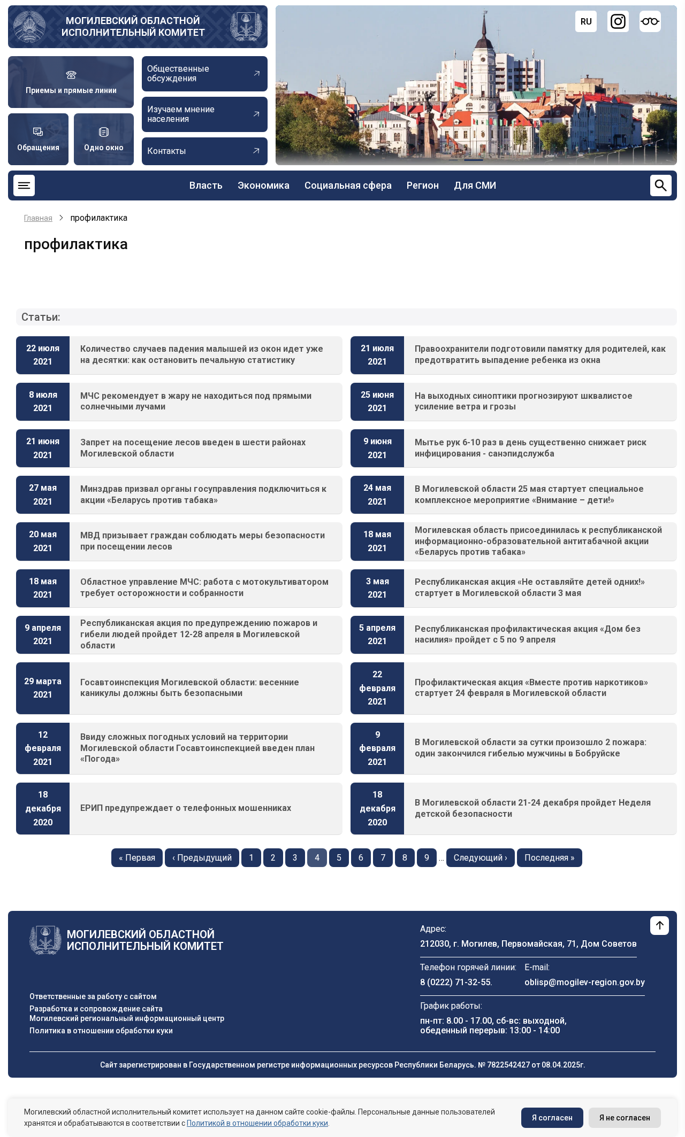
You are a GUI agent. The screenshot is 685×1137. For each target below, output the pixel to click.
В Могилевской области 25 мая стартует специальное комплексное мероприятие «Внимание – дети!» (529, 494)
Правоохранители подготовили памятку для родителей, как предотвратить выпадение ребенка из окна (540, 354)
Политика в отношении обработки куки (101, 1030)
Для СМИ (475, 185)
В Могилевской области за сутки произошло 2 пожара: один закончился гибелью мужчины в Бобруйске (530, 748)
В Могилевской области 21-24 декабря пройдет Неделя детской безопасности (533, 808)
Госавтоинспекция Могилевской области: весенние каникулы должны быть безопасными (189, 688)
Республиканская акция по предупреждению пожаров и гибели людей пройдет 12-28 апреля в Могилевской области (198, 634)
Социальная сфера (348, 185)
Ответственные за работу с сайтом (93, 996)
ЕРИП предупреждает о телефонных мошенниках (185, 808)
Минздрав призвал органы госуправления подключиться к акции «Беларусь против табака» (203, 494)
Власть (206, 185)
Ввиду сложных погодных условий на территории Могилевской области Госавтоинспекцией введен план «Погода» (197, 748)
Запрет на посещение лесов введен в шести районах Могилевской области (193, 448)
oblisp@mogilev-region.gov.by (584, 982)
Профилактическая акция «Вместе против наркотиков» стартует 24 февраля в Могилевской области (531, 688)
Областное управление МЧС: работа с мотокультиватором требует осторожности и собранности (204, 587)
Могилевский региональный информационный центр (126, 1018)
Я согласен (552, 1117)
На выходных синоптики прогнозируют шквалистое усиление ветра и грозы (524, 401)
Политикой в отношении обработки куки (257, 1123)
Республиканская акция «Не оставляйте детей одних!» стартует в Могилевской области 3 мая (530, 587)
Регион (423, 185)
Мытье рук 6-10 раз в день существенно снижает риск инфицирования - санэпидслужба (530, 448)
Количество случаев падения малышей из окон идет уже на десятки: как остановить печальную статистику (201, 354)
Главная (38, 218)
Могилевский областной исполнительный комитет (133, 26)
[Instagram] (618, 21)
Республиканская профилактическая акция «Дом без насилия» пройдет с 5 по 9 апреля (528, 634)
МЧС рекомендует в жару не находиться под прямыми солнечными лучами (195, 401)
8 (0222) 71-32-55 (455, 982)
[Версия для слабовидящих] (650, 21)
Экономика (264, 185)
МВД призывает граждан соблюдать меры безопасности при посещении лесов (202, 541)
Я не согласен (624, 1117)
